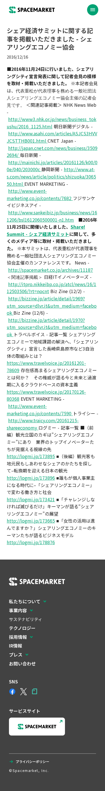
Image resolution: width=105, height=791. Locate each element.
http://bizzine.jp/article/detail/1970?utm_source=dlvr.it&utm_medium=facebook (52, 327)
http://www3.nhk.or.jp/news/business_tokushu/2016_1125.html (51, 123)
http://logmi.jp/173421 (31, 499)
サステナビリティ (25, 619)
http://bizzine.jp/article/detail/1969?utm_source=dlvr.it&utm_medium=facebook (52, 305)
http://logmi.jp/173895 (31, 456)
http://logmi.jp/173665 (31, 520)
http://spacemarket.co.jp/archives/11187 (50, 269)
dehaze (92, 10)
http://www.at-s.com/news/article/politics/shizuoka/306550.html (51, 176)
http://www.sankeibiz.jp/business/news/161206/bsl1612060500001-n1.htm (52, 216)
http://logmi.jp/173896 (31, 477)
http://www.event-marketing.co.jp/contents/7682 (40, 194)
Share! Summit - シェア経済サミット (46, 230)
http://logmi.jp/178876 (31, 542)
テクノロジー (22, 628)
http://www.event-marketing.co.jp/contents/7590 (40, 410)
